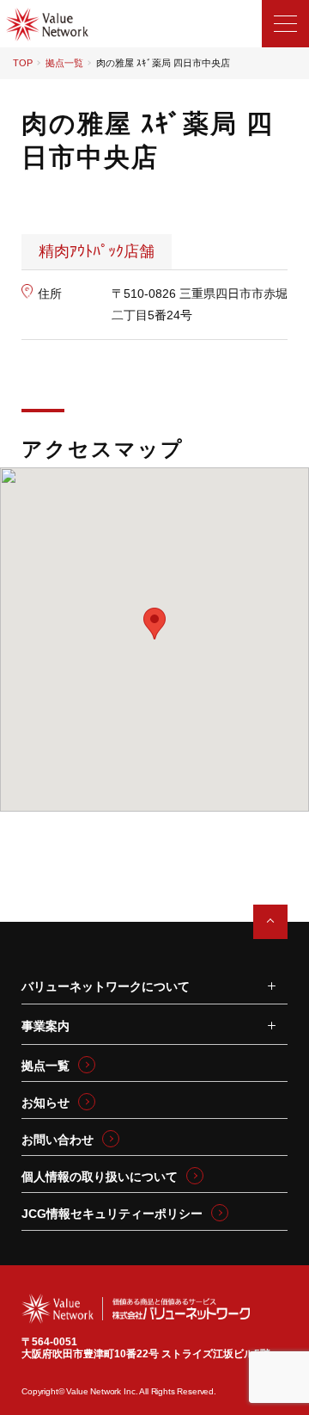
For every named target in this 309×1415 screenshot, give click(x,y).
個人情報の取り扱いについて (99, 1176)
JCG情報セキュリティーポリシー (112, 1213)
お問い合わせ (57, 1139)
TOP (23, 63)
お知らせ (45, 1102)
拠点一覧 (64, 63)
